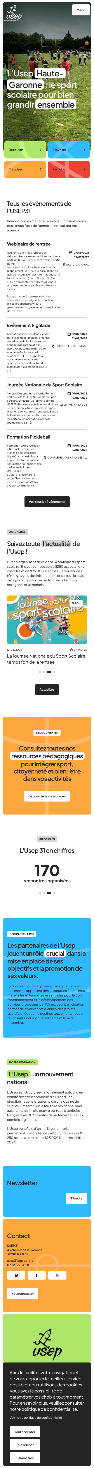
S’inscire (76, 1198)
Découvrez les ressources (47, 796)
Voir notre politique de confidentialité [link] (36, 1417)
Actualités (47, 689)
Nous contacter (22, 1293)
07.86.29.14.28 (18, 1265)
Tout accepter (25, 1432)
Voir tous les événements (47, 501)
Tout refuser (25, 1445)
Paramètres (25, 1458)
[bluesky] (16, 1275)
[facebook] (37, 1275)
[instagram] (57, 1275)
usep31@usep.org (20, 1260)
